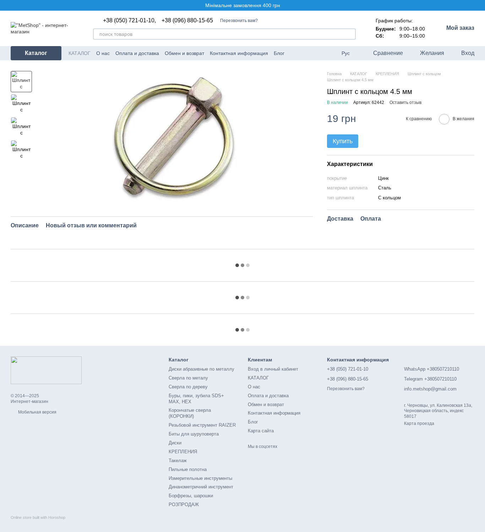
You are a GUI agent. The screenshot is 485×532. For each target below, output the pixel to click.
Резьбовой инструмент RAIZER (202, 425)
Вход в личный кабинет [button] (273, 369)
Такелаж (178, 460)
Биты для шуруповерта (194, 434)
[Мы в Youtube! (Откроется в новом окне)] (303, 53)
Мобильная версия (36, 412)
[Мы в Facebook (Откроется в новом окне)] (294, 53)
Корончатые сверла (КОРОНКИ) (190, 413)
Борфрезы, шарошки (191, 495)
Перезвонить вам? (239, 20)
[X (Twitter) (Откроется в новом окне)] (311, 53)
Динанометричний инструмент (201, 486)
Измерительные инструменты (200, 478)
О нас (103, 53)
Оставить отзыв (405, 102)
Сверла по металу (188, 378)
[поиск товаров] (350, 34)
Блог (279, 53)
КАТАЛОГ (80, 53)
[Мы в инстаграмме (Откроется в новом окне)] (320, 53)
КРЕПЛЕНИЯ (183, 451)
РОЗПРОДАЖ (184, 504)
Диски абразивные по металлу (201, 369)
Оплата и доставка (137, 53)
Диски (175, 442)
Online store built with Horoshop (38, 517)
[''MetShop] (46, 369)
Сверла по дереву (188, 386)
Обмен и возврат (184, 53)
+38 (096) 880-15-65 (187, 20)
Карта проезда (419, 423)
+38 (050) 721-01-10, (129, 20)
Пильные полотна (188, 469)
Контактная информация (239, 53)
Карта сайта (261, 430)
